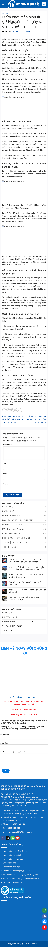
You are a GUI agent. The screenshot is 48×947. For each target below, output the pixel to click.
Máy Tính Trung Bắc (32, 944)
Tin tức (5, 13)
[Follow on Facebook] (3, 838)
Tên (4, 464)
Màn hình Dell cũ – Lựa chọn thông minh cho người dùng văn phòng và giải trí (27, 568)
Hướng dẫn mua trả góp (13, 859)
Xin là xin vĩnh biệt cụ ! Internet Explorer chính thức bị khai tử (35, 419)
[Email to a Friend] (12, 410)
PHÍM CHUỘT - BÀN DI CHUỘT (16, 538)
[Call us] (12, 838)
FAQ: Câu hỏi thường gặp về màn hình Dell (21, 878)
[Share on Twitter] (8, 410)
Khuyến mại (8, 617)
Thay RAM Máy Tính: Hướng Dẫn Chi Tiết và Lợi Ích (27, 591)
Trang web (7, 484)
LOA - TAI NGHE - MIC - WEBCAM (17, 520)
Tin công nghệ (10, 626)
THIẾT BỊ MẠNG (9, 547)
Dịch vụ (6, 613)
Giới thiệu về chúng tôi (12, 882)
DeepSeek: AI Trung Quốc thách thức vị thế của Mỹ (26, 583)
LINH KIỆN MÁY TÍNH (11, 516)
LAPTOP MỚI (8, 511)
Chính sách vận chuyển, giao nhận (17, 870)
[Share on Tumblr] (20, 410)
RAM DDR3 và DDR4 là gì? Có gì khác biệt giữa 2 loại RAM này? (12, 419)
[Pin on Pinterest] (16, 410)
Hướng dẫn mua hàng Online (15, 851)
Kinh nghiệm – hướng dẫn (15, 622)
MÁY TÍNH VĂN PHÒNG (13, 529)
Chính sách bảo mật (11, 867)
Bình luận (7, 444)
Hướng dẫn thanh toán (12, 855)
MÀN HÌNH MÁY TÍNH (12, 525)
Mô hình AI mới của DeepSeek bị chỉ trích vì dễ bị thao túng (27, 575)
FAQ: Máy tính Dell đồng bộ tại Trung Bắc (20, 874)
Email (5, 474)
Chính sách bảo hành (12, 863)
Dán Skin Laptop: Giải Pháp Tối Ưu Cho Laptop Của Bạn (26, 598)
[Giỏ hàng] (44, 3)
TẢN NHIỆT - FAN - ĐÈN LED (15, 542)
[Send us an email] (8, 838)
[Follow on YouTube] (17, 838)
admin (27, 31)
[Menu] (3, 4)
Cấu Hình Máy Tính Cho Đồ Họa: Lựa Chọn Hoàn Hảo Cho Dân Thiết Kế (25, 560)
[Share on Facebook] (4, 410)
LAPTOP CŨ (7, 507)
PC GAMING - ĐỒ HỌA (12, 533)
